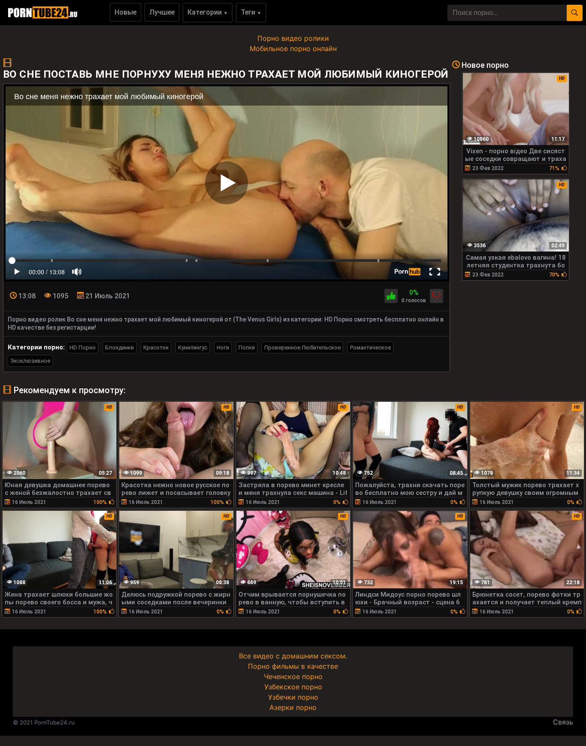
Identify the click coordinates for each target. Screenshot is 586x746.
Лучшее (162, 12)
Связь (563, 722)
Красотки (156, 347)
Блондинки (119, 347)
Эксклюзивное (30, 361)
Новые (125, 12)
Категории (207, 12)
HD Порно (82, 347)
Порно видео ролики (293, 38)
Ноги (223, 347)
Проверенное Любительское (302, 347)
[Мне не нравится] (436, 296)
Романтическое (370, 347)
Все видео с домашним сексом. (293, 656)
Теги (251, 12)
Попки (247, 347)
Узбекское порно (293, 686)
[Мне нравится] (391, 296)
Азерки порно (293, 707)
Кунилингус (192, 347)
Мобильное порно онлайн (293, 48)
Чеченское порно (293, 676)
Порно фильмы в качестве (293, 666)
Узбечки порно (293, 697)
